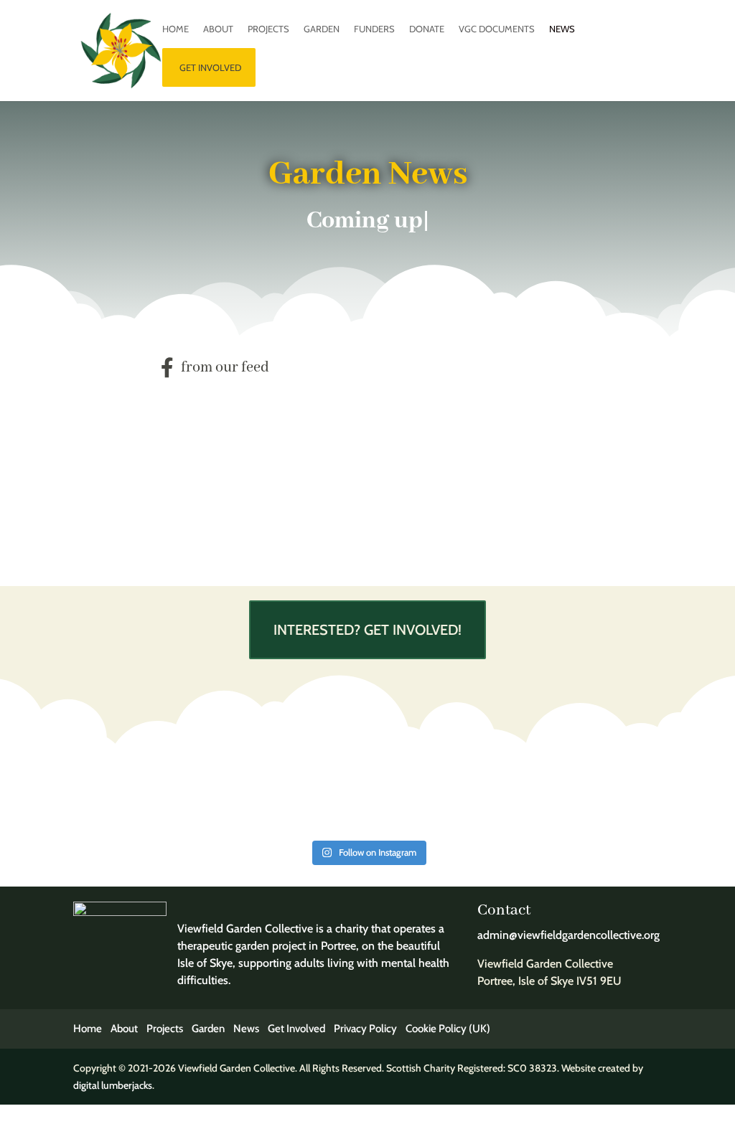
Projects (268, 29)
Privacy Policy (365, 1028)
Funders (374, 29)
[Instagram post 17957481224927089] (441, 789)
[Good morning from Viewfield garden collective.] (293, 789)
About (218, 29)
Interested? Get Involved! (367, 629)
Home (175, 29)
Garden (322, 29)
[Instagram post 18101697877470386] (144, 789)
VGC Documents (497, 29)
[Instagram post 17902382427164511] (590, 789)
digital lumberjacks (112, 1085)
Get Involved (296, 1028)
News (562, 29)
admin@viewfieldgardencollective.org (568, 935)
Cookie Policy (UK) (448, 1028)
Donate (426, 29)
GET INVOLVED (210, 67)
